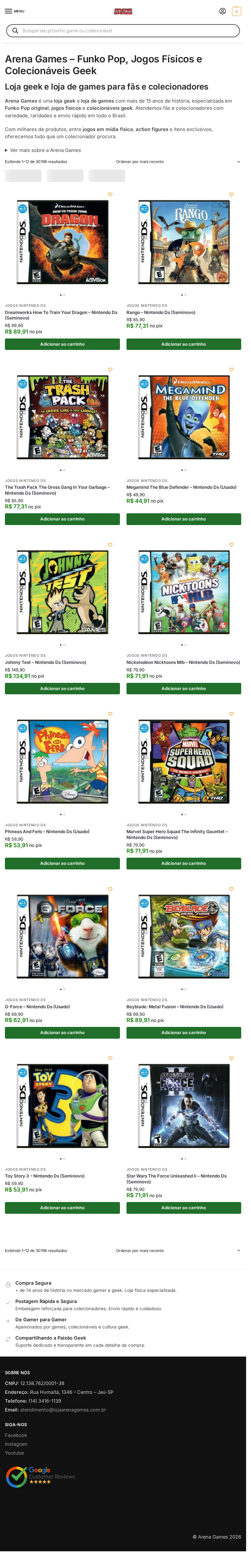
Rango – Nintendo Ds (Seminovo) (160, 333)
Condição (178, 175)
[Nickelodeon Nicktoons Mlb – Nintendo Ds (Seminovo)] (184, 612)
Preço (90, 175)
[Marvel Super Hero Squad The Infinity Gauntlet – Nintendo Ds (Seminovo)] (184, 782)
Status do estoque (132, 175)
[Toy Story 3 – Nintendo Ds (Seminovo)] (62, 1126)
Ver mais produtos (123, 1262)
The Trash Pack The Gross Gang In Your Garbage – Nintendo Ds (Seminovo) (57, 511)
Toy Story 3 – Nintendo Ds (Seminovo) (45, 1196)
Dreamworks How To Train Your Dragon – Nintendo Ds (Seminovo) (61, 335)
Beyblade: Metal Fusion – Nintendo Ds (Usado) (175, 1027)
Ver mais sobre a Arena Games (45, 150)
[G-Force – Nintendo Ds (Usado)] (62, 957)
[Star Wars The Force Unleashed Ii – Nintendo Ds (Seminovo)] (184, 1126)
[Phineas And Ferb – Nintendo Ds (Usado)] (62, 782)
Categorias (59, 175)
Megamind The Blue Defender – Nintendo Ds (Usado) (181, 508)
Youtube (14, 1500)
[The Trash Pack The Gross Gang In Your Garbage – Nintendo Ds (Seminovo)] (62, 437)
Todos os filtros (29, 190)
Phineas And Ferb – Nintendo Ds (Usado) (47, 852)
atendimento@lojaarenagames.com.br (63, 1456)
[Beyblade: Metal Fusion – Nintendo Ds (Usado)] (184, 957)
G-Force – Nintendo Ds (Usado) (37, 1027)
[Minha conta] (222, 11)
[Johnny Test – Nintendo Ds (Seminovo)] (62, 612)
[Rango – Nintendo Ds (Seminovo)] (184, 263)
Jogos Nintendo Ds (25, 326)
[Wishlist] (110, 215)
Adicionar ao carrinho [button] (62, 364)
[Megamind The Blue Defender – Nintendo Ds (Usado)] (184, 437)
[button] (235, 11)
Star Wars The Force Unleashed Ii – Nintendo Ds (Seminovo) (176, 1199)
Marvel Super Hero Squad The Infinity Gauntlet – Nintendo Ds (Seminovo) (177, 855)
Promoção (22, 175)
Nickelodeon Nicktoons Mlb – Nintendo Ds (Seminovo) (183, 683)
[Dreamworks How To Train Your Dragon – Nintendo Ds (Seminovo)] (62, 263)
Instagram (16, 1491)
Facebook (16, 1482)
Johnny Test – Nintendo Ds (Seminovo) (45, 683)
